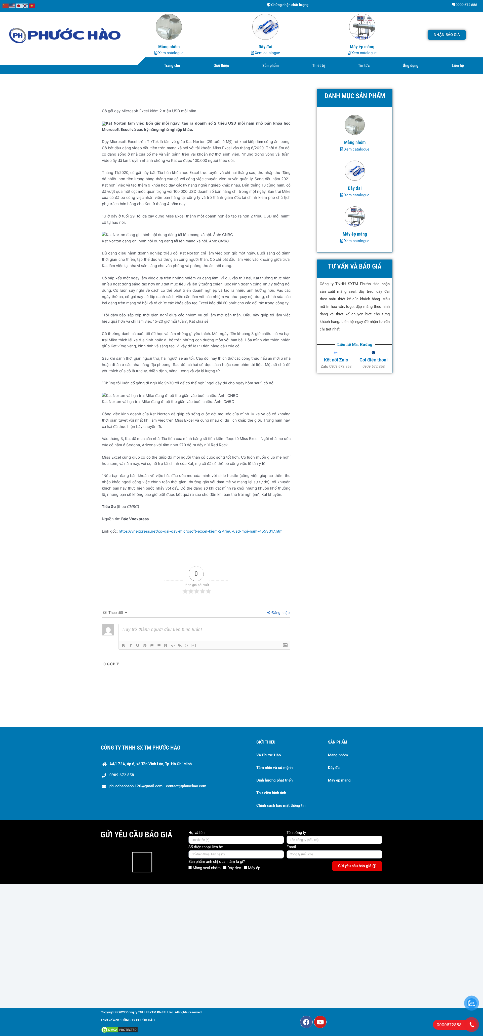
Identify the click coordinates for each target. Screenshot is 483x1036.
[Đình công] (144, 646)
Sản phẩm (270, 65)
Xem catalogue (170, 53)
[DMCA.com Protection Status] (119, 1029)
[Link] (179, 646)
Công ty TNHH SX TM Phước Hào (140, 748)
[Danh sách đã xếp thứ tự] (151, 646)
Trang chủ (172, 65)
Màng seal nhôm (207, 868)
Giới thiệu (221, 65)
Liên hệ (458, 65)
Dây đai (334, 767)
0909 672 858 (466, 5)
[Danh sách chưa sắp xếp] (158, 646)
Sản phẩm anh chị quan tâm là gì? (216, 861)
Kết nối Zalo (336, 359)
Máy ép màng (339, 780)
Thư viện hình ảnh (271, 793)
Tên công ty (296, 832)
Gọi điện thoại (373, 359)
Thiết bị (318, 65)
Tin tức (364, 65)
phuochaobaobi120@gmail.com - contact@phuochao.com (157, 786)
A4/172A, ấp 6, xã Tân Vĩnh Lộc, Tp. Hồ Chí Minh (150, 764)
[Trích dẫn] (165, 646)
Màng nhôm (338, 755)
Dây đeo (234, 868)
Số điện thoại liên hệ (205, 847)
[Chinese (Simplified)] (6, 5)
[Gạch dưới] (137, 646)
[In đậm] (123, 646)
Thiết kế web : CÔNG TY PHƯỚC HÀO (128, 1020)
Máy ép (254, 868)
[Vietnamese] (32, 5)
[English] (12, 5)
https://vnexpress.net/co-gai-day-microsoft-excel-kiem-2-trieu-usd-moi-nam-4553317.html (201, 531)
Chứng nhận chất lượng (289, 5)
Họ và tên (196, 832)
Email (291, 847)
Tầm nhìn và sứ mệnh (274, 767)
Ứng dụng (410, 65)
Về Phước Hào (268, 755)
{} (186, 645)
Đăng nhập (280, 612)
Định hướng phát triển (274, 780)
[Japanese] (19, 5)
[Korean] (25, 5)
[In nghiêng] (130, 646)
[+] (193, 645)
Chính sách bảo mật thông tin (280, 805)
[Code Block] (172, 646)
